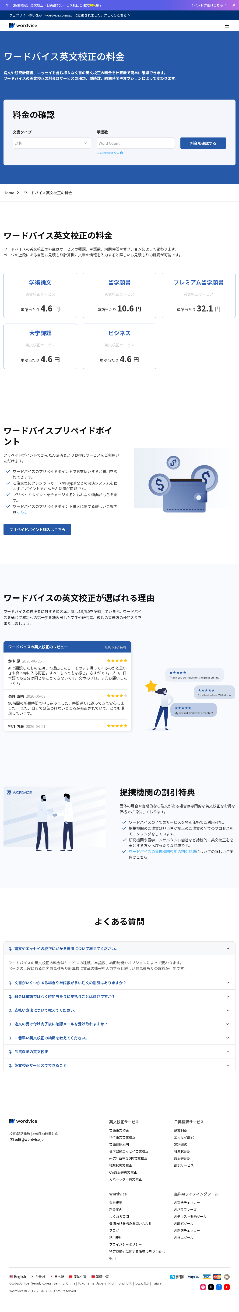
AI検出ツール (183, 1237)
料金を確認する (203, 143)
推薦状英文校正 (120, 1165)
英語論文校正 (119, 1130)
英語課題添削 (119, 1144)
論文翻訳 (180, 1130)
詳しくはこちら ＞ (117, 15)
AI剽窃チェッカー (187, 1230)
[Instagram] (203, 1287)
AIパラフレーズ (185, 1209)
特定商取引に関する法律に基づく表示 (137, 1251)
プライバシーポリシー (125, 1244)
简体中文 (80, 1276)
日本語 (59, 1276)
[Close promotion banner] (234, 5)
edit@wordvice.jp (29, 1139)
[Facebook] (219, 1287)
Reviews (119, 647)
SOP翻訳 (180, 1144)
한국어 (40, 1276)
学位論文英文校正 (122, 1137)
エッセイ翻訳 (184, 1137)
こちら (22, 512)
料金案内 (115, 1209)
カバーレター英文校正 (125, 1179)
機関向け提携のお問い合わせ (130, 1223)
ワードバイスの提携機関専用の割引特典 (162, 851)
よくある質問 (119, 1216)
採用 (112, 1258)
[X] (211, 1287)
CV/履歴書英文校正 (123, 1172)
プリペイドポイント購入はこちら (37, 529)
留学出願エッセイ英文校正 (128, 1151)
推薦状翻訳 (182, 1151)
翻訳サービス (184, 1165)
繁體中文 (102, 1276)
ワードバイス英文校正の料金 (48, 192)
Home (9, 192)
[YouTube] (227, 1287)
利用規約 (115, 1237)
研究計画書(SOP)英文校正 (128, 1158)
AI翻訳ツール (183, 1223)
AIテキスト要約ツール (190, 1216)
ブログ (114, 1230)
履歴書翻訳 (182, 1158)
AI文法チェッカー (187, 1202)
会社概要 (115, 1202)
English (20, 1276)
